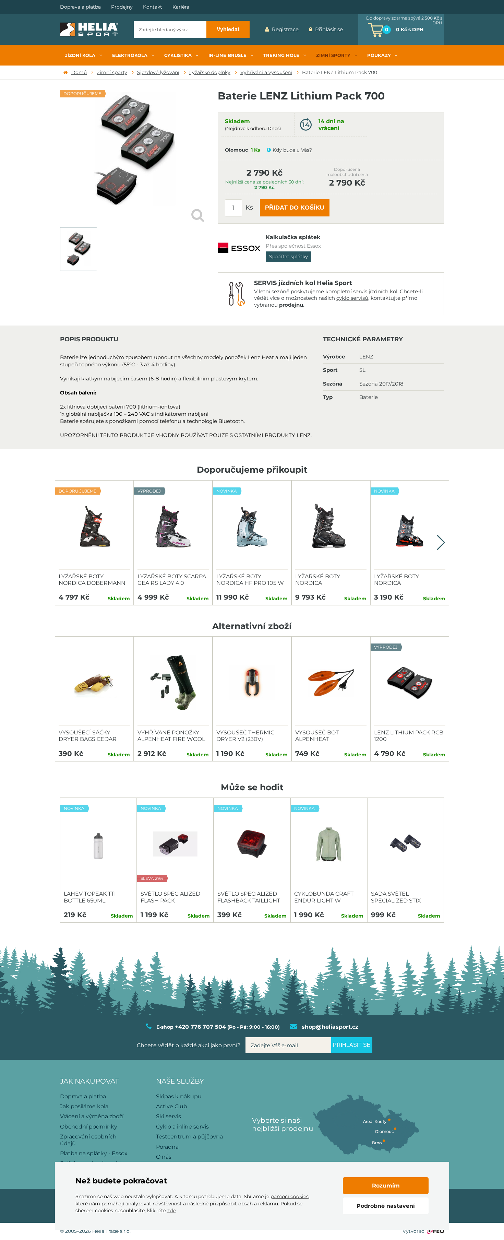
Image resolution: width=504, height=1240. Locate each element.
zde (171, 1210)
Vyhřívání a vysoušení (266, 72)
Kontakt (152, 7)
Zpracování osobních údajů (88, 1139)
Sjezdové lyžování (158, 72)
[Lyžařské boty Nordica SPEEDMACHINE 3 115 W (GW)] (331, 527)
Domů (79, 72)
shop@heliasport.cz (330, 1027)
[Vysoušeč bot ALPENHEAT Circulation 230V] (331, 683)
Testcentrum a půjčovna (189, 1136)
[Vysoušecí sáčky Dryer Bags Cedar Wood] (94, 683)
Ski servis (168, 1116)
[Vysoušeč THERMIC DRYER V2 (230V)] (252, 683)
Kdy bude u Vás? (292, 150)
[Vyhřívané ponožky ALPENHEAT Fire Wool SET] (173, 683)
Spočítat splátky (288, 256)
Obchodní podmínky (88, 1126)
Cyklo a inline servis (182, 1126)
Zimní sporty (112, 72)
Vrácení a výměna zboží (91, 1116)
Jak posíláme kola (84, 1106)
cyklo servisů (352, 298)
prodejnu (291, 305)
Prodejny (122, 7)
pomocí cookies (290, 1196)
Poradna (167, 1147)
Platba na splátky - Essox (94, 1153)
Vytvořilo (413, 1231)
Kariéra (180, 7)
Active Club (171, 1106)
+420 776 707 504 (200, 1027)
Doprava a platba (80, 7)
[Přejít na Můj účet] (353, 29)
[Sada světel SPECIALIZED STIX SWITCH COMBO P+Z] (405, 844)
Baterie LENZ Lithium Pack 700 (339, 72)
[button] (441, 542)
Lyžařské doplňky (209, 72)
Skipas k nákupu (179, 1096)
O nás (163, 1157)
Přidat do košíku (294, 207)
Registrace (285, 29)
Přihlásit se (329, 29)
